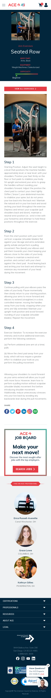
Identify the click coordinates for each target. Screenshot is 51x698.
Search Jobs (24, 469)
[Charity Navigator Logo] (22, 670)
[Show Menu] (3, 5)
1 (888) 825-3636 (25, 654)
